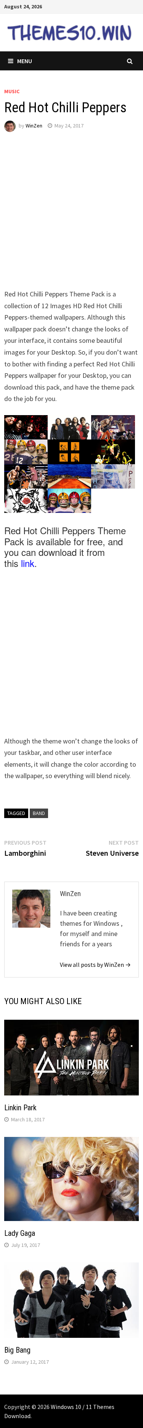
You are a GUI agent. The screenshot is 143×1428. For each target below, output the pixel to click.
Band (39, 813)
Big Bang (17, 1350)
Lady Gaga (19, 1233)
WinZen (34, 125)
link (27, 563)
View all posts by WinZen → (95, 964)
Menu (24, 61)
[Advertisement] (71, 217)
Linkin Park (20, 1107)
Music (11, 91)
